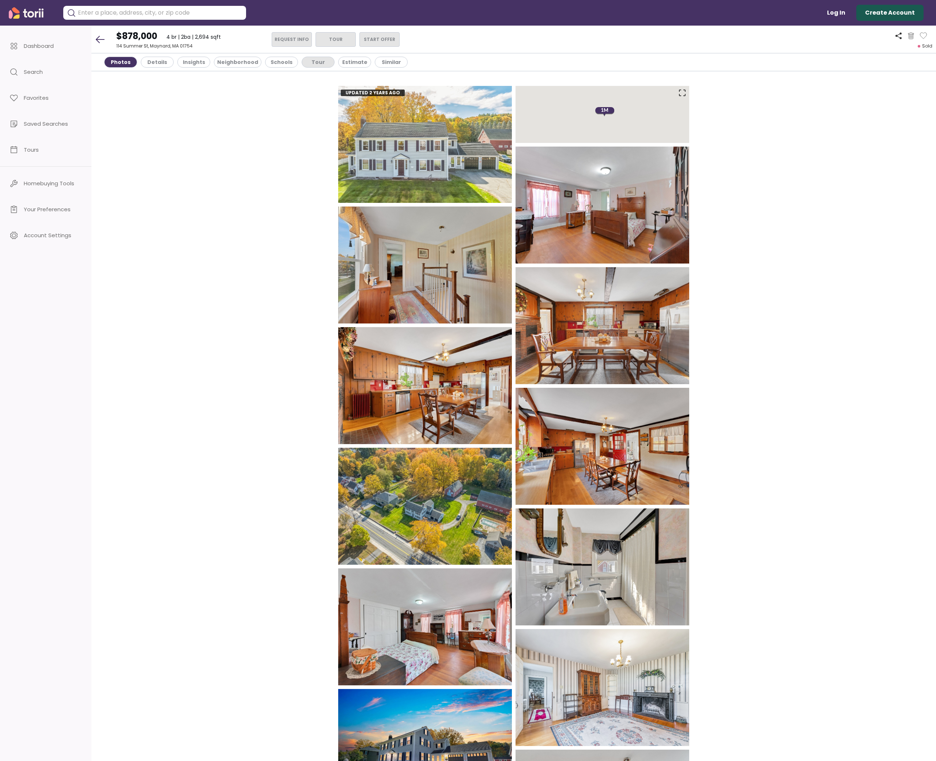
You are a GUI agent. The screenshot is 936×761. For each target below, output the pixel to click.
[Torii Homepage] (31, 13)
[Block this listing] (910, 36)
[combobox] (160, 13)
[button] (45, 46)
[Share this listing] (898, 35)
